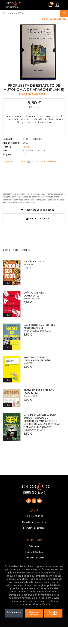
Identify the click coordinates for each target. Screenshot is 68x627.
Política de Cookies (34, 552)
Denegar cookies (34, 613)
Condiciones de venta (34, 557)
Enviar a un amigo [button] (39, 218)
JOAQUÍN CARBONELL (34, 94)
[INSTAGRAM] (34, 500)
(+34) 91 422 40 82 (34, 516)
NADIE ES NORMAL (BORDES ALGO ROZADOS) (39, 327)
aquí (48, 604)
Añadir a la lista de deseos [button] (39, 210)
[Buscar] (64, 13)
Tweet (23, 161)
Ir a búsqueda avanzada (54, 18)
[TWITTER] (39, 500)
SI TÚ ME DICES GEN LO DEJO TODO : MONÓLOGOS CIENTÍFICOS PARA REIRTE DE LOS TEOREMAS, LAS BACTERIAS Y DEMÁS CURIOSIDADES (42, 421)
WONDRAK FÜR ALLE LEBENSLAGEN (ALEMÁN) (37, 359)
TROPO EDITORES (33, 139)
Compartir (8, 161)
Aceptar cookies (53, 613)
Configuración (14, 612)
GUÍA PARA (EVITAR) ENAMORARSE (35, 294)
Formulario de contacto (34, 528)
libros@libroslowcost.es (34, 522)
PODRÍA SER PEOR (34, 261)
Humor (26, 146)
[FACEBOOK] (28, 500)
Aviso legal (34, 546)
